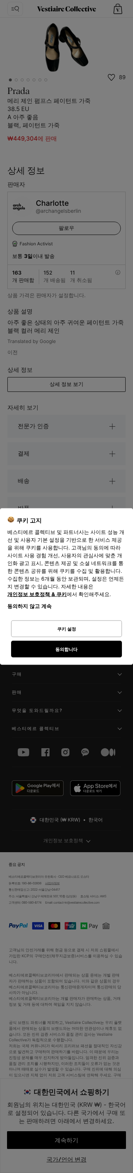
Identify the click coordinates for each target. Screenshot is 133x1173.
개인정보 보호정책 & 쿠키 (37, 594)
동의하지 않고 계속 (29, 606)
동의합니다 (66, 649)
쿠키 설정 (66, 628)
